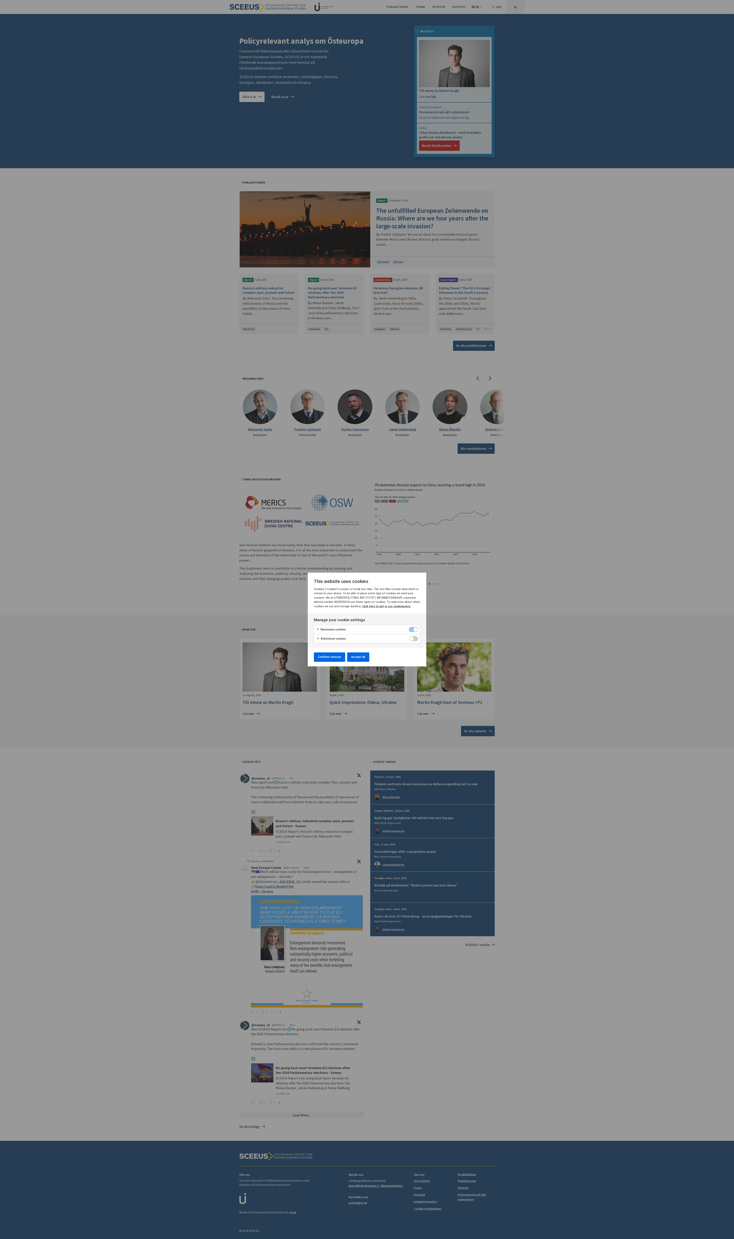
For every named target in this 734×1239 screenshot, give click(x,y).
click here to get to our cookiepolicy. (386, 606)
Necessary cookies (333, 629)
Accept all (358, 657)
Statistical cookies (333, 638)
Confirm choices (329, 657)
